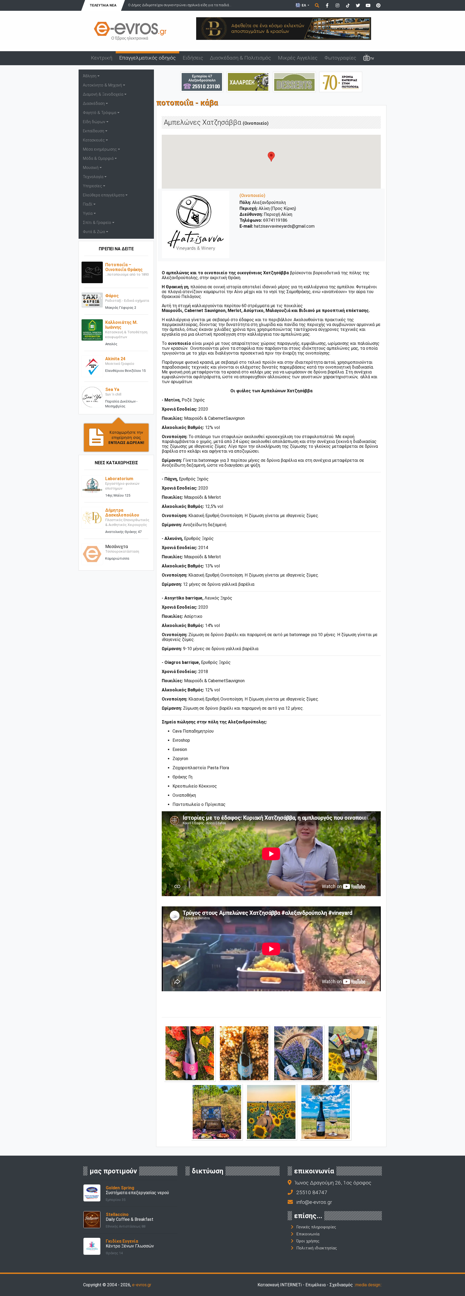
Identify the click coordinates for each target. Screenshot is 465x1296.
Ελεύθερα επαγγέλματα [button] (103, 195)
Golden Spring (120, 1187)
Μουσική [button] (90, 167)
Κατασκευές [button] (94, 140)
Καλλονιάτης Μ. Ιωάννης (121, 325)
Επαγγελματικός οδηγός (147, 58)
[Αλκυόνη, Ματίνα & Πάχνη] (352, 1052)
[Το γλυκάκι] (294, 81)
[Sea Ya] (92, 396)
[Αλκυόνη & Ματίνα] (298, 1052)
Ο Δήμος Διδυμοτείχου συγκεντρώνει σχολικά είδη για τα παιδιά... (179, 5)
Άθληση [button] (89, 76)
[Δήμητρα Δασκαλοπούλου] (92, 517)
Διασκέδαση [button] (94, 103)
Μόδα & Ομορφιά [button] (98, 158)
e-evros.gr (141, 1284)
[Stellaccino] (91, 1219)
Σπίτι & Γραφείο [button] (97, 222)
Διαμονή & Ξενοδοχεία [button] (103, 94)
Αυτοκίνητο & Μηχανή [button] (102, 85)
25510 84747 (311, 1192)
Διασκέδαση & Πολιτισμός (240, 58)
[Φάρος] (92, 299)
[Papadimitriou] (340, 81)
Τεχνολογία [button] (93, 177)
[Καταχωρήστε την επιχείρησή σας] (116, 434)
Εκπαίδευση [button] (93, 131)
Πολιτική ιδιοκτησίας (316, 1248)
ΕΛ (304, 5)
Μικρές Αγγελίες (298, 58)
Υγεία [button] (88, 213)
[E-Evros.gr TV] (369, 58)
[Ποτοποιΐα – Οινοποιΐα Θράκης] (92, 272)
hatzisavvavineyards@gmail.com (284, 226)
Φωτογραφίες (340, 58)
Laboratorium (119, 478)
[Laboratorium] (92, 485)
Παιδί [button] (87, 204)
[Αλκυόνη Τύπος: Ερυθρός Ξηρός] (325, 1111)
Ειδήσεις (193, 58)
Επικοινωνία (307, 1234)
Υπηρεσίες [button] (92, 186)
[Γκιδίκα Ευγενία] (91, 1246)
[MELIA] (201, 81)
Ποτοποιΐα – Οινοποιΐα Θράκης (124, 267)
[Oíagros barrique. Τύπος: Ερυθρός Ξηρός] (189, 1052)
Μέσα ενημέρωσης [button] (100, 149)
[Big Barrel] (283, 28)
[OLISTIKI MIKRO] (248, 81)
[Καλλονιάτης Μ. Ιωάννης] (92, 329)
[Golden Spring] (91, 1192)
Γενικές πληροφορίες (316, 1227)
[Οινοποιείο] (217, 1111)
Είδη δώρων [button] (94, 122)
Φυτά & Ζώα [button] (94, 232)
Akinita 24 (115, 358)
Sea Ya (112, 389)
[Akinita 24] (92, 366)
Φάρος (112, 295)
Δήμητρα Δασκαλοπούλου (122, 513)
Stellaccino (117, 1214)
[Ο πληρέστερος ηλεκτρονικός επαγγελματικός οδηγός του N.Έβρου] (130, 30)
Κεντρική (101, 58)
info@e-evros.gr (314, 1202)
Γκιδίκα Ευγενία (122, 1241)
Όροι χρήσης (307, 1241)
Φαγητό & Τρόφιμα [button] (99, 112)
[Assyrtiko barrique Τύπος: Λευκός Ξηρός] (244, 1052)
